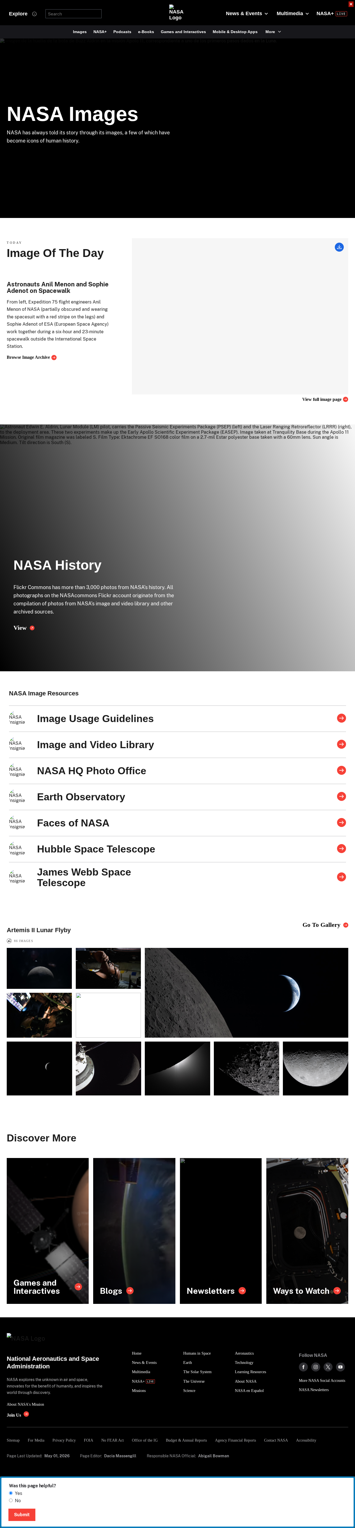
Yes (18, 1493)
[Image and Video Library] (341, 745)
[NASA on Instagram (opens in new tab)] (315, 1366)
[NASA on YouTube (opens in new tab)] (340, 1366)
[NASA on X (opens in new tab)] (328, 1366)
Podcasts (122, 31)
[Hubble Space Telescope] (341, 849)
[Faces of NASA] (341, 823)
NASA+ (100, 31)
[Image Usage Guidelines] (341, 719)
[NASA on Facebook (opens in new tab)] (303, 1366)
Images (80, 31)
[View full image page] (240, 316)
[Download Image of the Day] (339, 248)
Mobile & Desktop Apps (235, 31)
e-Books (146, 31)
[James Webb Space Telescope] (341, 877)
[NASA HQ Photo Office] (341, 771)
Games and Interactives (183, 31)
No (18, 1500)
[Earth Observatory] (341, 797)
